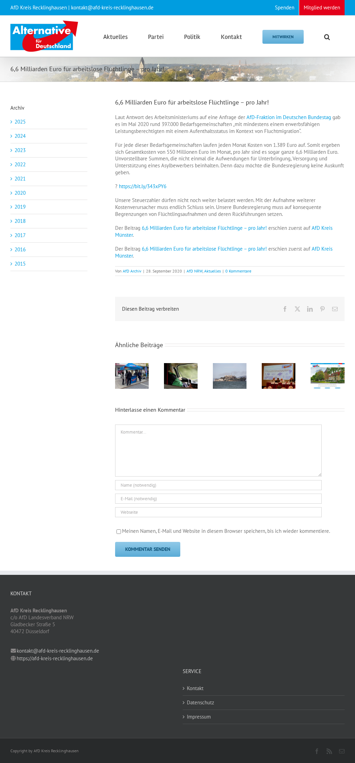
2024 (20, 136)
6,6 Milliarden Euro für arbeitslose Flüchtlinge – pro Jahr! (204, 228)
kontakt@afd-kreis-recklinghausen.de (58, 650)
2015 (20, 263)
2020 (20, 193)
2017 (20, 235)
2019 (20, 206)
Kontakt (195, 688)
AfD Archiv (132, 271)
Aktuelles (212, 271)
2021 (20, 178)
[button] (327, 36)
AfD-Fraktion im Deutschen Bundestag (288, 117)
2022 (20, 164)
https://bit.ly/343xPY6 (142, 186)
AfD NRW (194, 271)
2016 (20, 249)
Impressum (199, 716)
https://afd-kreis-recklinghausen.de (55, 658)
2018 (20, 221)
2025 (20, 121)
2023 (20, 150)
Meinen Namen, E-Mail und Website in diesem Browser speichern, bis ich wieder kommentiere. (226, 531)
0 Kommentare (238, 271)
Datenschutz (200, 702)
